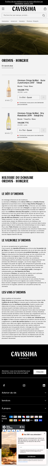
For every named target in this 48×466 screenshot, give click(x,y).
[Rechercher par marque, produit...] (43, 15)
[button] (45, 8)
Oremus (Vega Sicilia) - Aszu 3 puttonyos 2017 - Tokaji (31, 81)
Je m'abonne (31, 456)
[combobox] (24, 15)
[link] (45, 8)
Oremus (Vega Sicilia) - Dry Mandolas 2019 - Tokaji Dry (30, 114)
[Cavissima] (24, 9)
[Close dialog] (44, 433)
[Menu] (3, 8)
